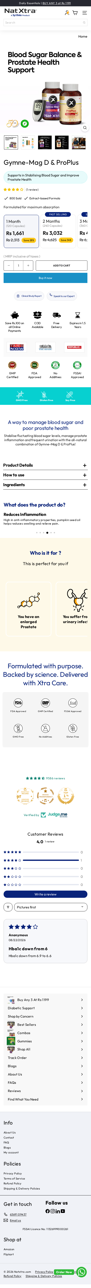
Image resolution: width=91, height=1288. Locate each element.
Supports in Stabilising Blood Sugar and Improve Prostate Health (43, 177)
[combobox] (45, 22)
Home (82, 36)
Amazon (9, 1252)
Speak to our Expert (64, 296)
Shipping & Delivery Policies (22, 1192)
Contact (9, 1141)
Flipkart (9, 1257)
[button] (13, 189)
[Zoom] (85, 128)
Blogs (7, 1151)
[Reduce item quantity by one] (9, 265)
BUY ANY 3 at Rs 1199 (57, 3)
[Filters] (8, 910)
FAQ (6, 1146)
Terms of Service (14, 1182)
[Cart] (75, 13)
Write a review (45, 897)
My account (11, 1156)
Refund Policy (12, 1187)
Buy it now (45, 278)
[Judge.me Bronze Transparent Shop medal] (65, 799)
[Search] (84, 22)
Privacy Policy (13, 1177)
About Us (10, 1136)
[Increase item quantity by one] (28, 265)
